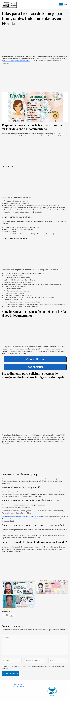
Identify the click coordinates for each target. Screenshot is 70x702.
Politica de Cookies (18, 687)
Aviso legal (18, 684)
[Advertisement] (34, 41)
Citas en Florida (35, 359)
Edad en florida (35, 366)
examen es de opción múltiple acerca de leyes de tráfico (22, 517)
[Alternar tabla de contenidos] (11, 615)
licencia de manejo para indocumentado (16, 61)
